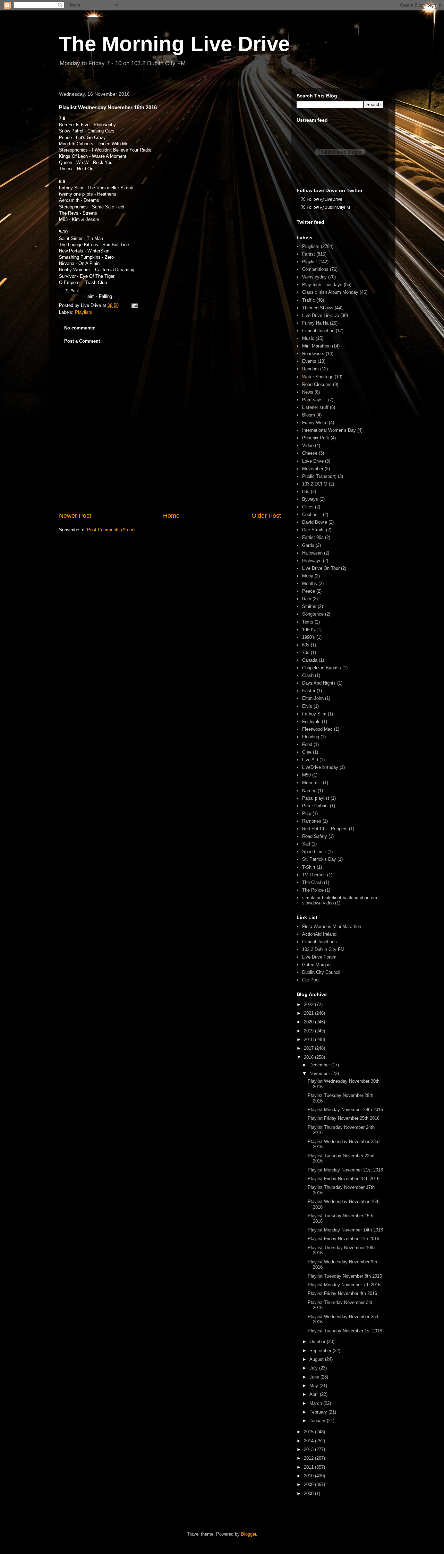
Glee (306, 752)
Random (310, 368)
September (321, 1350)
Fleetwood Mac (317, 729)
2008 (309, 1493)
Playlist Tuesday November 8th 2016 (345, 1276)
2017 (309, 1048)
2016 (309, 1057)
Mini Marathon (316, 346)
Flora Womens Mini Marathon (331, 926)
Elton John (313, 698)
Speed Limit (314, 851)
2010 (309, 1475)
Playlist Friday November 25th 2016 (343, 1118)
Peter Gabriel (315, 805)
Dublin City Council (321, 972)
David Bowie (314, 522)
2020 (309, 1021)
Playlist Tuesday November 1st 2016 (345, 1330)
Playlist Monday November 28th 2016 (345, 1109)
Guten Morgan (316, 964)
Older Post (266, 515)
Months (309, 583)
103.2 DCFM (314, 484)
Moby (307, 575)
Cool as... (312, 514)
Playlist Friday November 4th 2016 (342, 1293)
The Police (313, 890)
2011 (309, 1467)
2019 (309, 1030)
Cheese (309, 453)
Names (309, 790)
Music (308, 338)
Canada (309, 660)
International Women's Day (329, 430)
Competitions (315, 269)
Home (171, 515)
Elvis (307, 706)
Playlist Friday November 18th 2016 (343, 1178)
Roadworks (313, 353)
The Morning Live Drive (174, 43)
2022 (309, 1004)
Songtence (313, 614)
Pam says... (314, 399)
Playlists (83, 312)
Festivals (311, 721)
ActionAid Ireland (319, 934)
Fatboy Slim (314, 713)
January (318, 1420)
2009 (309, 1484)
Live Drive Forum (319, 957)
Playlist (309, 261)
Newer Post (75, 515)
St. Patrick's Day (319, 859)
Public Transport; (319, 476)
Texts (307, 622)
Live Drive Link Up (320, 315)
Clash (308, 675)
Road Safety (314, 836)
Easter (308, 690)
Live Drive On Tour (321, 568)
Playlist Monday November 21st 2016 (345, 1170)
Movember (312, 468)
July (314, 1368)
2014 (309, 1440)
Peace (308, 591)
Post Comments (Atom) (111, 529)
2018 (309, 1039)
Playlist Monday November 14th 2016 (345, 1230)
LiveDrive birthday (320, 767)
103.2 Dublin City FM (323, 949)
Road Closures (317, 384)
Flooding (310, 736)
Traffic (308, 300)
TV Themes (314, 874)
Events (309, 361)
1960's (308, 629)
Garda (308, 545)
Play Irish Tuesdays (322, 284)
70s (305, 652)
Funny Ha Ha (315, 323)
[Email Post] (134, 305)
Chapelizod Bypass (321, 667)
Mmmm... (312, 782)
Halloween (312, 553)
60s (305, 644)
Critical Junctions (319, 941)
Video (308, 445)
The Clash (312, 882)
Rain (306, 598)
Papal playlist (315, 798)
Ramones (311, 821)
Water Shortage (317, 376)
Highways (312, 560)
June (315, 1377)
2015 (309, 1431)
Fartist (308, 254)
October (318, 1341)
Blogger (248, 1534)
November (320, 1073)
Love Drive (313, 461)
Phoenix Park (315, 437)
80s (305, 491)
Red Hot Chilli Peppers (325, 828)
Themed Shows (317, 307)
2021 (309, 1013)
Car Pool (310, 979)
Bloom (308, 415)
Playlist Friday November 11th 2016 (343, 1238)
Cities (308, 506)
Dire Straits (313, 529)
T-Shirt (308, 867)
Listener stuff (315, 407)
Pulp (306, 813)
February (318, 1412)
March (316, 1403)
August (317, 1359)
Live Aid (310, 759)
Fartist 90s (313, 537)
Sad (306, 844)
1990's (308, 637)
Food (307, 744)
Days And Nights (319, 683)
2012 (309, 1458)
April (314, 1394)
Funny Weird (314, 422)
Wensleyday (314, 277)
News (307, 392)
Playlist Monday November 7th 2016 (344, 1284)
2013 (309, 1449)
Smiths (309, 606)
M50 (306, 775)
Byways (310, 499)
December (320, 1064)
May (314, 1385)
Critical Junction (318, 330)
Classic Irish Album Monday (330, 292)
